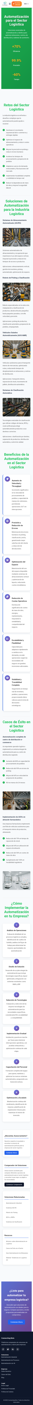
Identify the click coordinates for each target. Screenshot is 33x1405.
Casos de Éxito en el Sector (14, 1248)
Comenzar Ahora (16, 1322)
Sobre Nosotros (6, 1371)
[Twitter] (8, 1349)
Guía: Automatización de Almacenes (17, 1253)
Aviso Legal (5, 1385)
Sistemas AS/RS (11, 1208)
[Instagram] (17, 1349)
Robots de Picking (11, 1212)
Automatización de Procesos (10, 1360)
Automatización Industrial (14, 1203)
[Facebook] (3, 1349)
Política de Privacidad (8, 1389)
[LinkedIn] (13, 1349)
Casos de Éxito (6, 1374)
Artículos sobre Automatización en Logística (16, 1243)
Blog (2, 1377)
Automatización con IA (8, 1363)
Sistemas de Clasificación (14, 1222)
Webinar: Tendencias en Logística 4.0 (16, 1259)
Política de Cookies (7, 1392)
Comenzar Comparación (14, 1184)
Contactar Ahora (11, 1153)
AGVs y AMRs (10, 1217)
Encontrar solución (17, 3)
